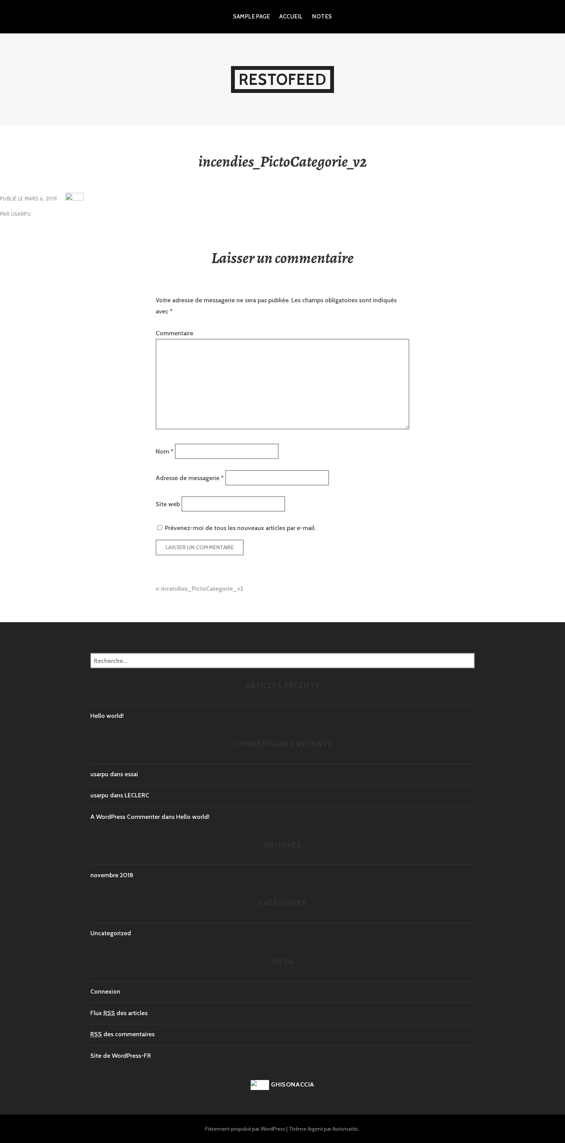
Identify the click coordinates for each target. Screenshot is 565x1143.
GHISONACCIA (292, 1084)
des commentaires (122, 1034)
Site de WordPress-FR (120, 1055)
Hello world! (107, 715)
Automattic (345, 1128)
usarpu (21, 214)
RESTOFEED (282, 79)
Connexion (105, 991)
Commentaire (174, 333)
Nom (164, 451)
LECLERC (137, 795)
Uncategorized (110, 933)
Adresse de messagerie (190, 477)
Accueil (290, 16)
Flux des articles (119, 1013)
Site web (168, 504)
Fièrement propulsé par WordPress (245, 1128)
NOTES (322, 16)
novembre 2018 (111, 875)
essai (131, 774)
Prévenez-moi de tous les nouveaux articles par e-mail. (240, 528)
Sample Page (251, 16)
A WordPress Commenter (125, 816)
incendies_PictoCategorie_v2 (202, 588)
